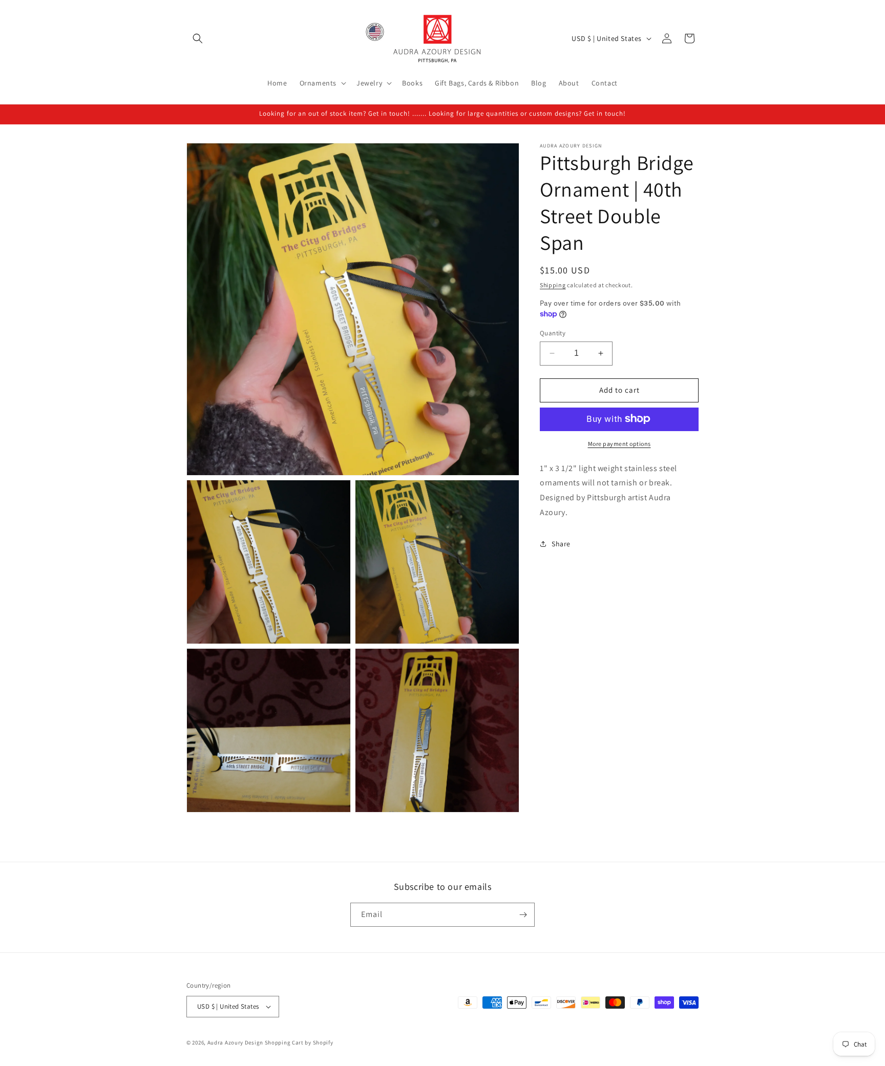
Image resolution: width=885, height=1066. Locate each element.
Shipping (553, 285)
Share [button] (561, 543)
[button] (197, 38)
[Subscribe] (523, 915)
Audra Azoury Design (235, 1042)
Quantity (552, 333)
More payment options (619, 443)
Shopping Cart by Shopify (299, 1042)
